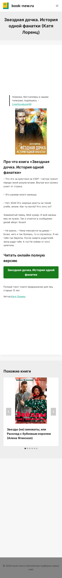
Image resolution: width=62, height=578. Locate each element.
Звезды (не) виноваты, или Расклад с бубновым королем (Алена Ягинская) (29, 434)
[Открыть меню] (57, 5)
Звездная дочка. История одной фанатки (31, 272)
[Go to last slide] (8, 412)
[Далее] (53, 412)
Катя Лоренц (18, 296)
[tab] (25, 448)
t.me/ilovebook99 (21, 104)
